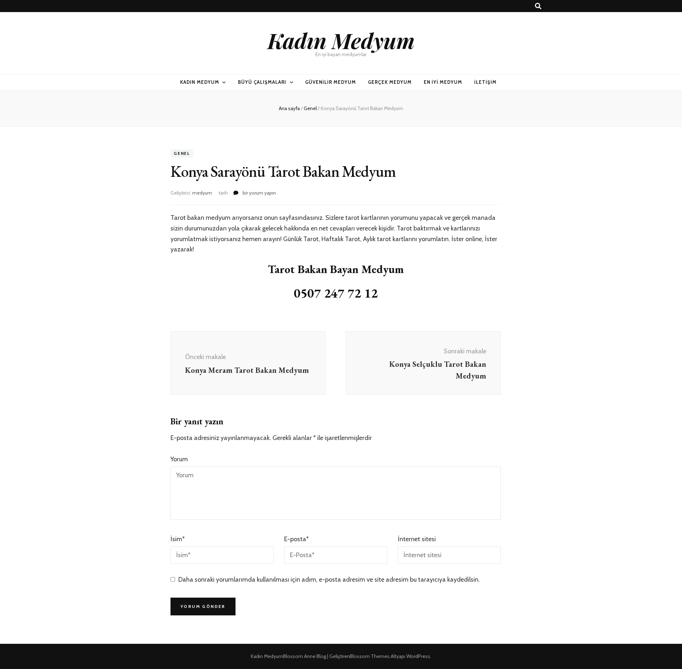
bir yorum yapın (259, 193)
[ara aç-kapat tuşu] (538, 6)
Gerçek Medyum (390, 82)
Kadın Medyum (341, 40)
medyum (202, 193)
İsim (177, 539)
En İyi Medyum (443, 82)
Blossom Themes (370, 656)
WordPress (418, 656)
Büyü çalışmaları (262, 82)
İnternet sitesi (417, 539)
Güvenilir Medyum (330, 82)
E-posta (296, 539)
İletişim (485, 82)
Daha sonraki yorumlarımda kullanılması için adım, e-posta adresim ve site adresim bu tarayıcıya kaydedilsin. (329, 579)
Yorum (179, 459)
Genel (182, 153)
